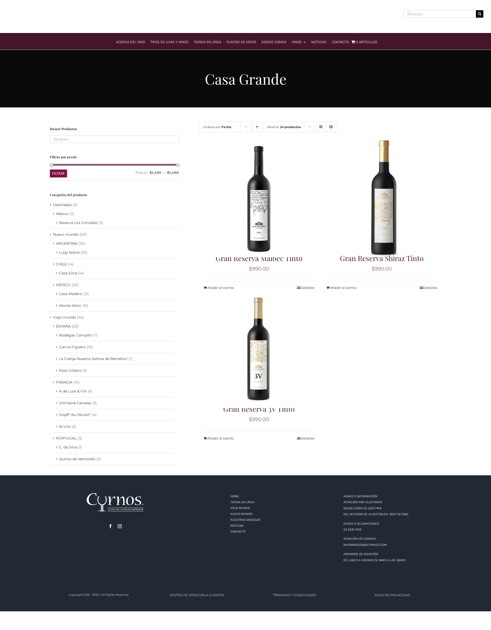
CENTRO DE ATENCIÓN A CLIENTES (196, 595)
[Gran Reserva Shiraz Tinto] (381, 198)
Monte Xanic (70, 305)
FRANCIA (64, 382)
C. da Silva (68, 447)
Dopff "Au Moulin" (75, 414)
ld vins (65, 426)
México (62, 213)
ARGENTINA (66, 243)
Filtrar (58, 173)
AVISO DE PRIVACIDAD (392, 595)
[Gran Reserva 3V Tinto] (259, 349)
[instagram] (20, 14)
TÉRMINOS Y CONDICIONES (294, 595)
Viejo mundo (64, 317)
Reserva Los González (78, 222)
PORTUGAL (66, 438)
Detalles (430, 288)
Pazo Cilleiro (70, 370)
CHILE (61, 264)
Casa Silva (68, 273)
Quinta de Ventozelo (77, 459)
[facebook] (10, 14)
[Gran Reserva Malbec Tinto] (259, 198)
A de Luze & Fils (73, 391)
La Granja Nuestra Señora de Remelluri (93, 358)
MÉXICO (63, 285)
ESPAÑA (63, 326)
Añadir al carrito (343, 288)
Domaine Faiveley (75, 403)
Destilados (62, 204)
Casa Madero (70, 293)
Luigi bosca (69, 252)
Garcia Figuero (72, 347)
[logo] (245, 6)
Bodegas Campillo (75, 335)
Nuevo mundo (66, 234)
